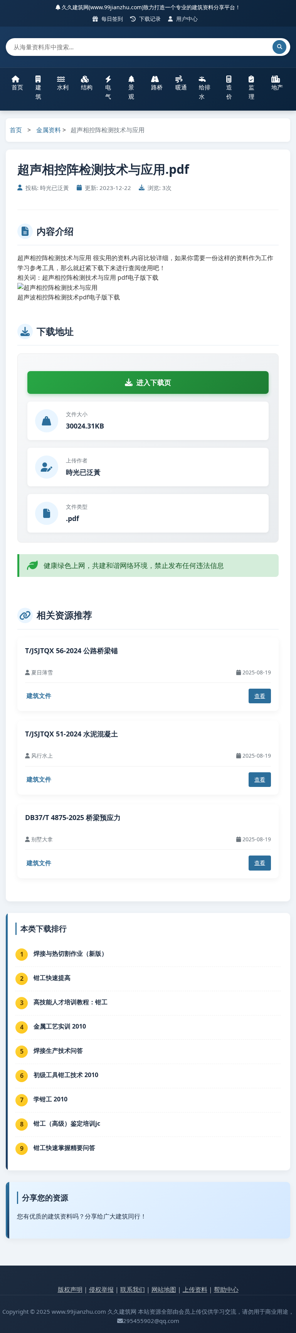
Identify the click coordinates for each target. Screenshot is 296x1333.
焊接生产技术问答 (58, 1050)
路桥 (157, 87)
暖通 (181, 87)
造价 (229, 91)
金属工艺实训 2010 (60, 1026)
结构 (86, 87)
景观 (131, 91)
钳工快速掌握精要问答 (64, 1147)
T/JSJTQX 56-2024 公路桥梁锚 (71, 650)
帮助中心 (226, 1289)
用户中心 (186, 18)
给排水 (204, 91)
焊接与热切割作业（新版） (71, 953)
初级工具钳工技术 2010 (66, 1075)
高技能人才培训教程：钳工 (71, 1002)
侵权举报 (101, 1289)
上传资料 (195, 1289)
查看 (259, 695)
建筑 (38, 91)
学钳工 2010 (50, 1099)
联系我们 (132, 1289)
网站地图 (163, 1289)
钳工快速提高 (52, 977)
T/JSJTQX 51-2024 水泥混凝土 (71, 733)
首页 (17, 87)
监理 (251, 91)
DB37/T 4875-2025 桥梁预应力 (73, 817)
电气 (108, 91)
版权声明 (70, 1289)
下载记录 (149, 18)
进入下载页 (153, 382)
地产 (277, 87)
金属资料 (48, 130)
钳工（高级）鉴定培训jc (67, 1123)
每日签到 (111, 18)
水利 (63, 87)
